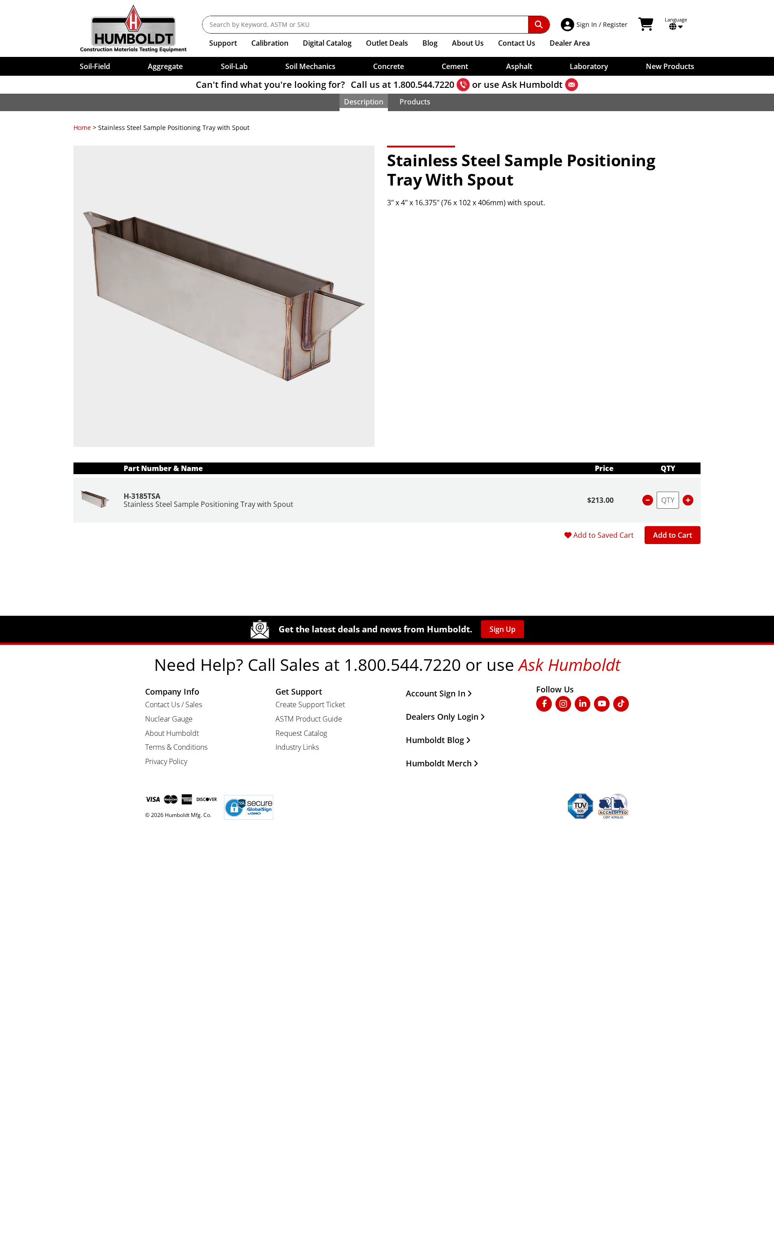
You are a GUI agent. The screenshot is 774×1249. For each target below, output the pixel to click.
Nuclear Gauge (169, 719)
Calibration (269, 43)
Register (615, 24)
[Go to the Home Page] (140, 28)
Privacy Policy (166, 761)
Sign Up (503, 629)
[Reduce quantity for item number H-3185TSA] (647, 500)
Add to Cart (672, 535)
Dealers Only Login (442, 716)
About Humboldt (172, 733)
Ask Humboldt (532, 84)
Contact (516, 43)
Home (82, 127)
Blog (430, 43)
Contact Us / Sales (173, 704)
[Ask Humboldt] (571, 84)
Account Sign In (435, 693)
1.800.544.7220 (423, 84)
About (468, 43)
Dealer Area (570, 43)
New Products (670, 66)
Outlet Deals (387, 43)
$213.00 (600, 500)
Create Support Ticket (310, 704)
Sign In (586, 24)
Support (223, 43)
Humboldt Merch (439, 763)
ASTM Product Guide (308, 719)
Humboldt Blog (435, 740)
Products (415, 102)
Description (363, 102)
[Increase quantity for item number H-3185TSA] (688, 500)
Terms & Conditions (176, 747)
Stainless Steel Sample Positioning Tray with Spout (208, 504)
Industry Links (297, 747)
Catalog (327, 43)
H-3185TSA (142, 496)
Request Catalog (301, 733)
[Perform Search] (539, 24)
